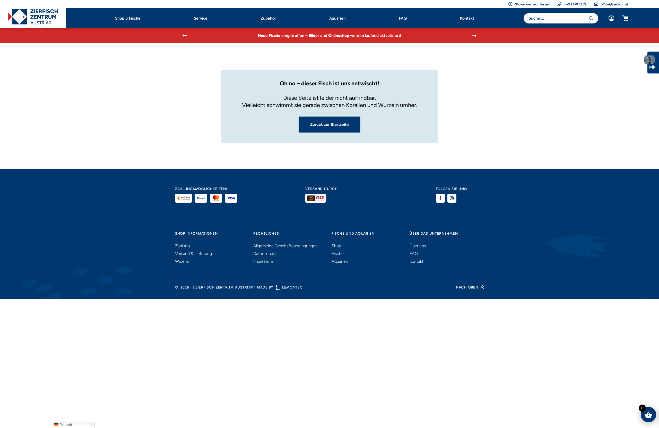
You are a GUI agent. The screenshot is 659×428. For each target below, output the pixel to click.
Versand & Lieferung (193, 253)
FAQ (403, 18)
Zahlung (182, 245)
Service (200, 18)
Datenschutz (265, 253)
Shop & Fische (128, 18)
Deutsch (65, 425)
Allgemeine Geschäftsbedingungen (285, 245)
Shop (336, 245)
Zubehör (268, 18)
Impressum (263, 261)
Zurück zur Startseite (329, 124)
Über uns (418, 245)
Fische (338, 253)
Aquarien (337, 18)
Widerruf (183, 261)
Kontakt (467, 18)
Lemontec (292, 287)
